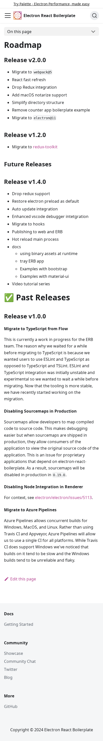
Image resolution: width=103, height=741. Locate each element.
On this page (19, 31)
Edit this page (23, 579)
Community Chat (20, 661)
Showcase (13, 653)
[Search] (94, 15)
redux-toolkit (45, 147)
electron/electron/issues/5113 (63, 497)
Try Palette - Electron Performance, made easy (52, 4)
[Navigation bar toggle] (8, 15)
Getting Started (18, 624)
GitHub (11, 706)
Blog (8, 677)
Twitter (11, 669)
